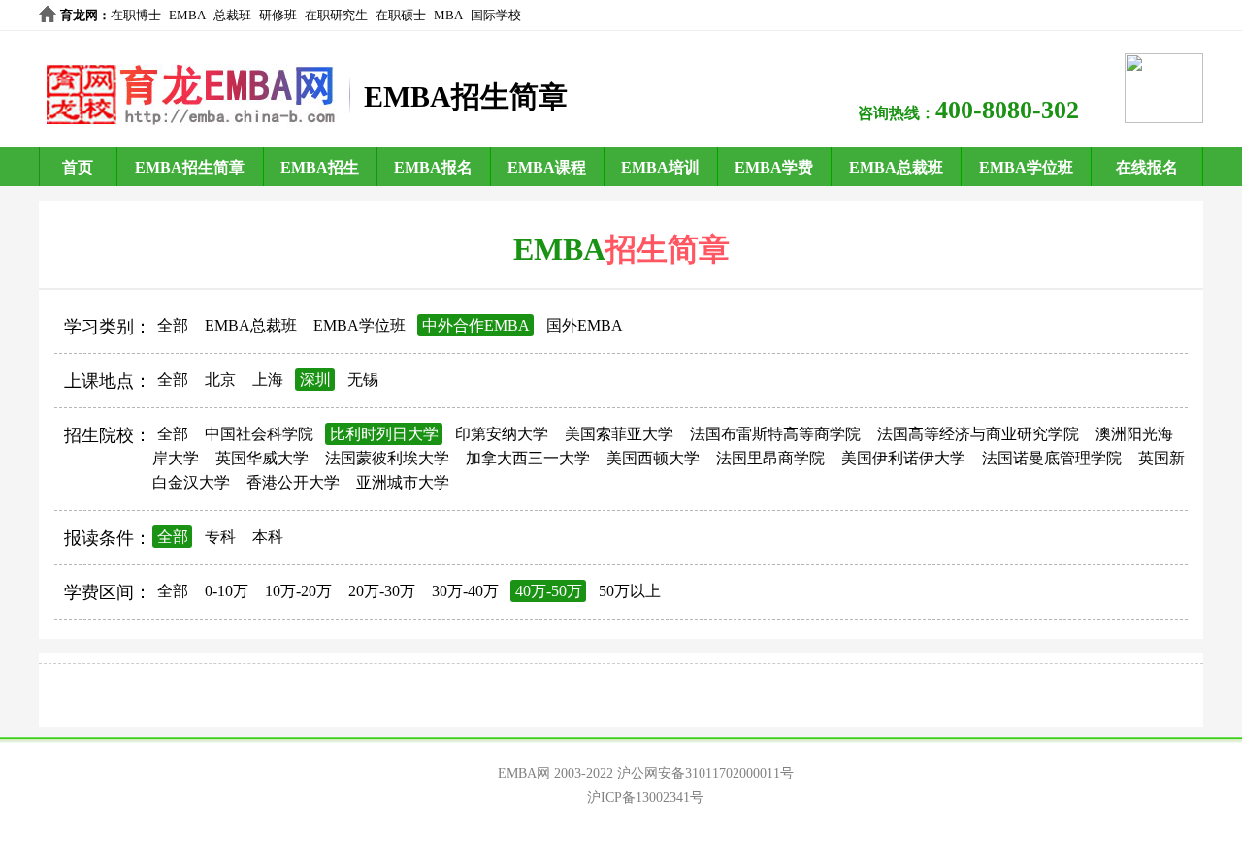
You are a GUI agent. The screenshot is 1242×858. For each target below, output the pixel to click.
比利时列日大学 (384, 434)
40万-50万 (548, 591)
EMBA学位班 (1026, 167)
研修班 (278, 15)
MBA (448, 15)
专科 (220, 536)
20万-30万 (381, 591)
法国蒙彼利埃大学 (387, 458)
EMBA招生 (319, 167)
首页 (77, 167)
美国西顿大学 (653, 458)
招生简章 (667, 249)
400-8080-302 (1007, 110)
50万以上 (630, 591)
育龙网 (79, 15)
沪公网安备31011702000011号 (705, 773)
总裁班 (232, 15)
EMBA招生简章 (190, 167)
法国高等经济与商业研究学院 (978, 434)
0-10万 (226, 591)
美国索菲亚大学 (619, 434)
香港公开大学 (293, 482)
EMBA (187, 15)
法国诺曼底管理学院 (1052, 458)
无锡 (362, 379)
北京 (220, 379)
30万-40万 (465, 591)
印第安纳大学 (501, 434)
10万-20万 (298, 591)
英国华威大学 (262, 458)
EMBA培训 (660, 167)
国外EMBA (584, 325)
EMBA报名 (433, 167)
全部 (172, 325)
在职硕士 (401, 15)
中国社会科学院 (259, 434)
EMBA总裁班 (896, 167)
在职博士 (136, 15)
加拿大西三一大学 (528, 458)
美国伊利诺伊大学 (903, 458)
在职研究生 (336, 15)
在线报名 (1147, 167)
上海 (267, 379)
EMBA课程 (546, 167)
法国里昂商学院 (770, 458)
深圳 (315, 379)
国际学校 (496, 15)
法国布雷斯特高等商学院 (775, 434)
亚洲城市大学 (402, 482)
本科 (267, 536)
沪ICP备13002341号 (645, 797)
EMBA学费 (774, 167)
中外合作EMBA (476, 325)
